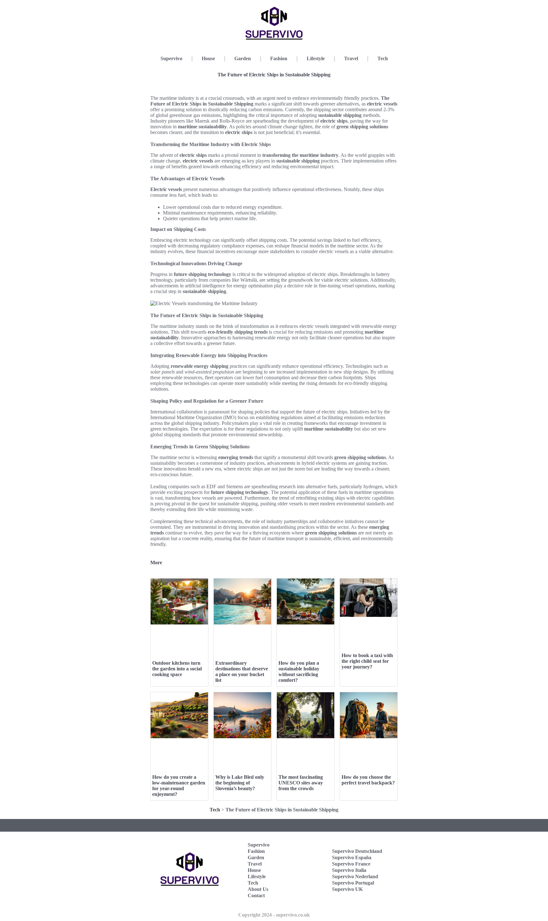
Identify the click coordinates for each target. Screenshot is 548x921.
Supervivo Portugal (353, 883)
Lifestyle (316, 58)
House (208, 58)
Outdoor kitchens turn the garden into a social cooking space (177, 668)
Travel (351, 58)
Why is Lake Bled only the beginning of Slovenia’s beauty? (239, 782)
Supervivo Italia (349, 870)
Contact (256, 895)
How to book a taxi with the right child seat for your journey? (367, 661)
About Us (258, 889)
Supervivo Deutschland (357, 851)
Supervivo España (351, 857)
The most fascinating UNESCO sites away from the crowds (300, 782)
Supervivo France (351, 864)
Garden (242, 58)
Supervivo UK (347, 889)
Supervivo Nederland (355, 876)
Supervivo (171, 58)
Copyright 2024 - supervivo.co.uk (274, 915)
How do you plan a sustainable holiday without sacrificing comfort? (298, 671)
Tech (382, 58)
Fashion (278, 58)
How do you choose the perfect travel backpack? (368, 779)
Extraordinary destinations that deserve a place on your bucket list (241, 671)
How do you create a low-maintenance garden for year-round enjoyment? (178, 785)
